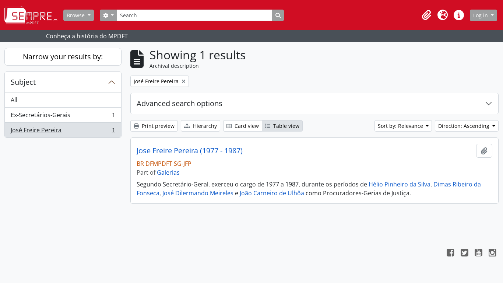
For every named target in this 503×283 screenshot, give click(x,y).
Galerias (168, 172)
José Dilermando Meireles (197, 193)
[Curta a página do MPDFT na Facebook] (450, 253)
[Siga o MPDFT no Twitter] (464, 253)
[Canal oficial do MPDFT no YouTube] (478, 253)
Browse (76, 15)
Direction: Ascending (464, 125)
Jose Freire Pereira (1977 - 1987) (190, 150)
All (14, 100)
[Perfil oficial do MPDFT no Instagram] (492, 253)
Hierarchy (204, 125)
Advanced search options (179, 103)
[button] (426, 15)
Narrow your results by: (63, 57)
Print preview (157, 125)
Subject (23, 82)
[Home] (33, 15)
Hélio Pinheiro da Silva (399, 184)
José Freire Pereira (62, 131)
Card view (246, 125)
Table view (285, 125)
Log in (481, 15)
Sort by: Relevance (401, 125)
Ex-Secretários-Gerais (62, 117)
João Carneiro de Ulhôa (272, 193)
